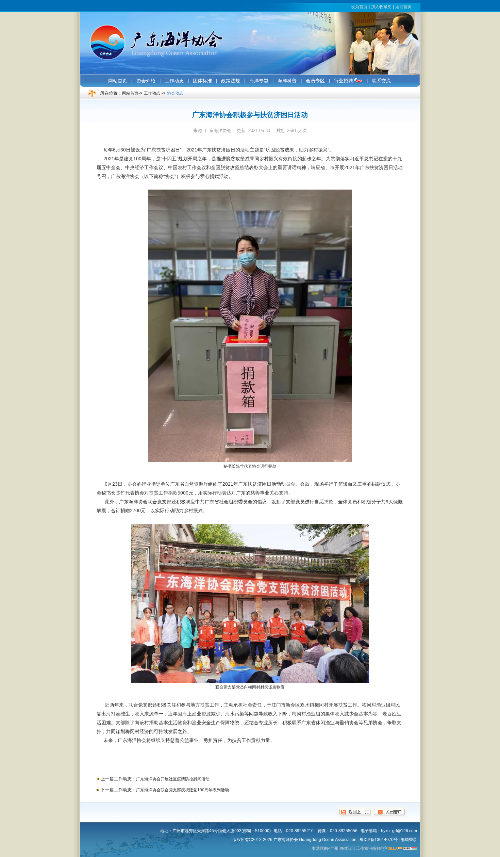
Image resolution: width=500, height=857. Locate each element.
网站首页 (130, 93)
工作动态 (152, 93)
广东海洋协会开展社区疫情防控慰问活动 (173, 779)
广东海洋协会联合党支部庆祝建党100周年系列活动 (182, 790)
